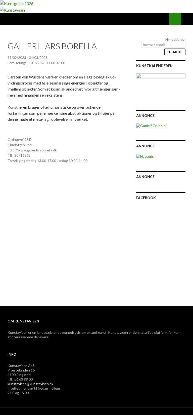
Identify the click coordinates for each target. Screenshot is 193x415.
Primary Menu (187, 19)
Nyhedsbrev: (175, 39)
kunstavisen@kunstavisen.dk (30, 384)
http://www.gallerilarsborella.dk (32, 150)
